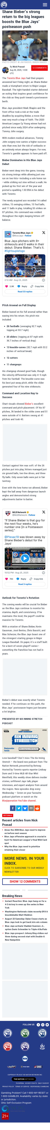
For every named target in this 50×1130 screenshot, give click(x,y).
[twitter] (19, 808)
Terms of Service (22, 1087)
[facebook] (13, 808)
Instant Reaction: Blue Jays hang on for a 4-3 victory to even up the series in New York (25, 904)
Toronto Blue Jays (16, 78)
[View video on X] (25, 558)
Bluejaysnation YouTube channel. (19, 800)
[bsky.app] (25, 808)
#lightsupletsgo (15, 251)
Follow (28, 235)
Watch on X (36, 551)
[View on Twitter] (43, 234)
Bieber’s (29, 403)
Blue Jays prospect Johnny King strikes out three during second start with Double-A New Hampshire (26, 936)
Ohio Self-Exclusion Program (16, 1102)
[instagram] (42, 1024)
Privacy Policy (8, 1087)
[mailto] (31, 808)
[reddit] (37, 808)
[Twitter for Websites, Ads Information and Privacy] (43, 280)
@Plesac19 (12, 537)
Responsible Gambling (39, 1087)
